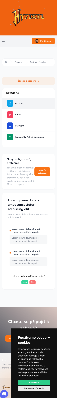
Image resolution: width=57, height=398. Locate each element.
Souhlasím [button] (34, 382)
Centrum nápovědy (38, 62)
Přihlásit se (45, 41)
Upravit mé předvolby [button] (34, 388)
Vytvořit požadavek (42, 171)
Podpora (18, 62)
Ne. (32, 282)
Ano (25, 282)
